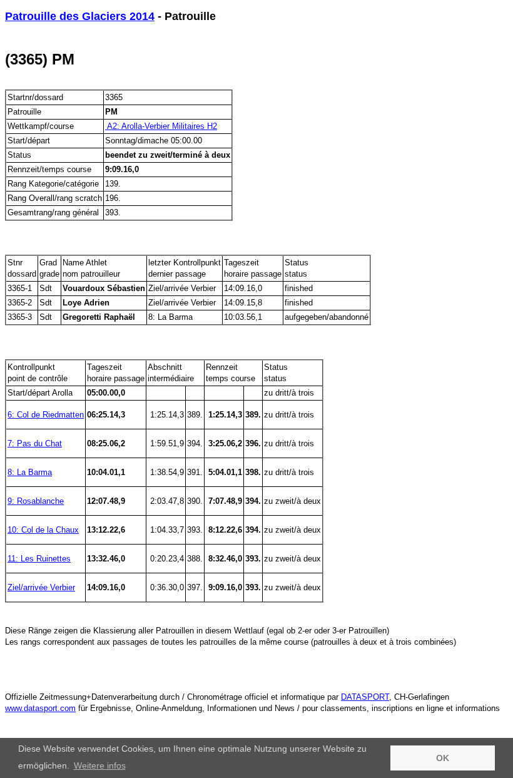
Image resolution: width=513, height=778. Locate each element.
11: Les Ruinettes (39, 558)
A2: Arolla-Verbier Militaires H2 (161, 126)
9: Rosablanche (36, 501)
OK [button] (442, 758)
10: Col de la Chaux (43, 530)
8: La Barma (30, 472)
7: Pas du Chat (35, 443)
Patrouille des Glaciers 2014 (80, 16)
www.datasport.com (40, 708)
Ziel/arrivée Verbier (41, 587)
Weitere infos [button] (100, 765)
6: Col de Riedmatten (46, 414)
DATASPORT (365, 697)
